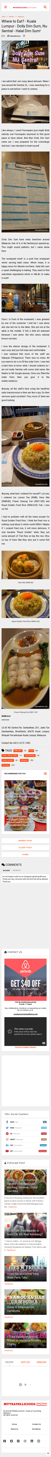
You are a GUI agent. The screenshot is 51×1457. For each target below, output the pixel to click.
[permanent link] (24, 36)
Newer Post (25, 841)
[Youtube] (38, 1441)
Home (3, 16)
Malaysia (21, 16)
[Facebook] (4, 1441)
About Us (14, 1429)
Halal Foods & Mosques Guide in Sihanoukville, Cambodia (22, 1307)
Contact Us (36, 1424)
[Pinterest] (18, 1441)
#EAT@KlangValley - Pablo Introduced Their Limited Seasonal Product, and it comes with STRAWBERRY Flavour (25, 821)
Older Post (25, 848)
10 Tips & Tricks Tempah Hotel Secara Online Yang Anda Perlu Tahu (23, 1273)
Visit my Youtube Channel (25, 1047)
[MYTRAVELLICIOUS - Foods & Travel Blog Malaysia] (25, 7)
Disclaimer (36, 1429)
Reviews (11, 16)
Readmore (12, 1207)
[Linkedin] (32, 1441)
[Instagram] (25, 1441)
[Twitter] (11, 1441)
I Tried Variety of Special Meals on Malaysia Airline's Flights (24, 1340)
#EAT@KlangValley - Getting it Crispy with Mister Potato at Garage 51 (23, 796)
